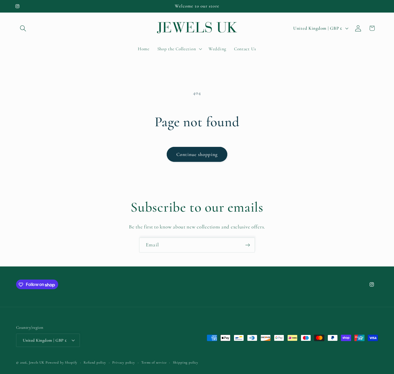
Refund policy (95, 362)
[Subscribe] (247, 245)
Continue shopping (197, 154)
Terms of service (153, 362)
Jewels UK (37, 362)
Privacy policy (123, 362)
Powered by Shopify (61, 362)
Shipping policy (186, 362)
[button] (23, 28)
